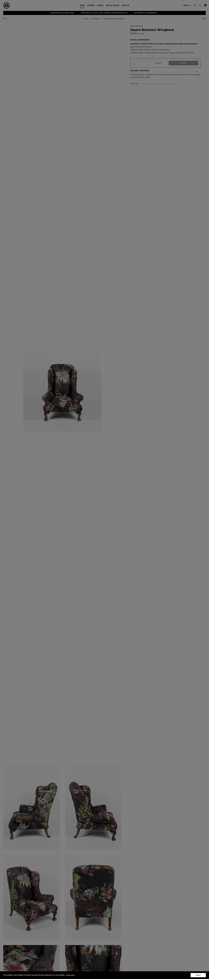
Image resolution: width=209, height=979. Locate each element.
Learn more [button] (70, 975)
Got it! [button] (198, 975)
